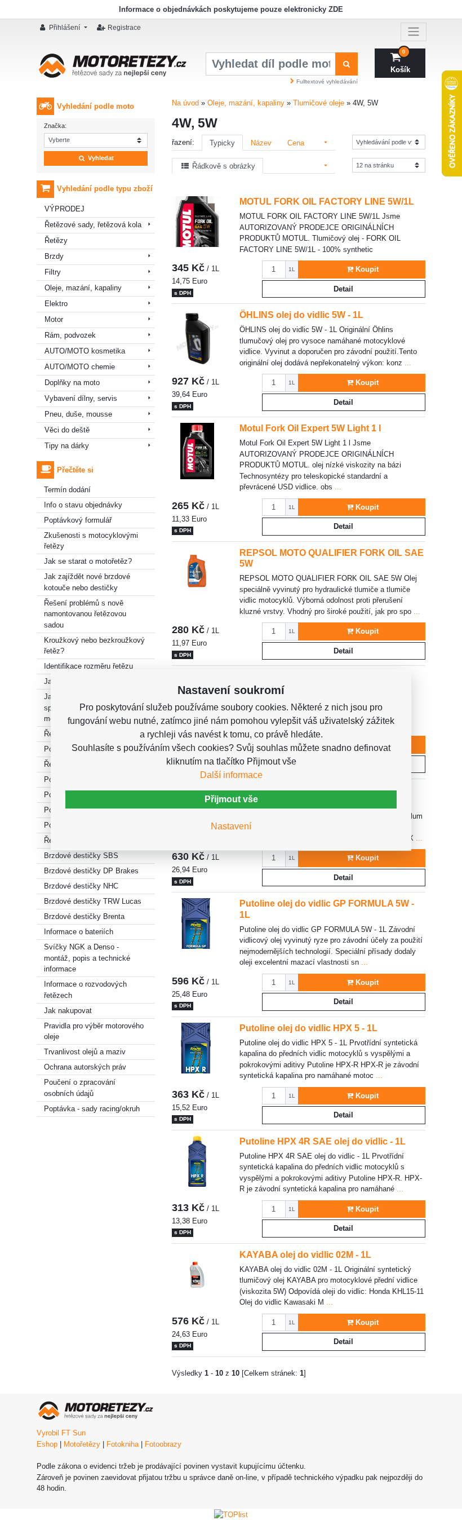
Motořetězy (82, 1444)
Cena (295, 143)
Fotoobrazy (163, 1444)
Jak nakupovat (68, 1010)
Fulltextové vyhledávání (327, 81)
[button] (65, 28)
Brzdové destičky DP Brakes (91, 871)
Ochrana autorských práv (85, 1067)
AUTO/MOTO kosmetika (85, 351)
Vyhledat (100, 157)
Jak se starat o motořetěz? (88, 561)
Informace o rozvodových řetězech (85, 990)
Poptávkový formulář (78, 520)
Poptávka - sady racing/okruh (92, 1108)
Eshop (47, 1444)
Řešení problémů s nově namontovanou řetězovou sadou (85, 614)
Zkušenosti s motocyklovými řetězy (91, 541)
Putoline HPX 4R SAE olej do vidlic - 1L (322, 1141)
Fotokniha (122, 1444)
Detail (343, 289)
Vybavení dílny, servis (81, 398)
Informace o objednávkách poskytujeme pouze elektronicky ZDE (231, 9)
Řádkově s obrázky (222, 166)
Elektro (56, 303)
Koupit (367, 269)
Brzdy (54, 256)
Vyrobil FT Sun (61, 1433)
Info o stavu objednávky (83, 505)
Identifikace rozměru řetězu (88, 666)
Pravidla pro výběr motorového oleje (94, 1031)
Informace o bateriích (78, 931)
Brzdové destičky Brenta (84, 916)
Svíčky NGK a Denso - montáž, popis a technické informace (87, 958)
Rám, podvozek (70, 335)
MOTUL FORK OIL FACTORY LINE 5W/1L (326, 201)
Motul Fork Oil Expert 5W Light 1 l (310, 428)
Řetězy (56, 240)
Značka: (55, 125)
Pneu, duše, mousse (78, 414)
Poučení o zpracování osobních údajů (79, 1088)
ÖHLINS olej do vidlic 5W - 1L (301, 315)
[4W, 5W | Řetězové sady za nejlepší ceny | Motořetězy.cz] (113, 69)
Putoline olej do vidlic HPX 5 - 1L (308, 1028)
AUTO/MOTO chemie (80, 367)
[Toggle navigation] (414, 32)
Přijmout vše (231, 799)
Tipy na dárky (67, 445)
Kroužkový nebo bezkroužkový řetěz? (94, 646)
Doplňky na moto (72, 382)
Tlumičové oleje (318, 103)
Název (261, 143)
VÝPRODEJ (65, 209)
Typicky (222, 143)
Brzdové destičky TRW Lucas (92, 901)
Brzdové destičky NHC (81, 886)
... (406, 363)
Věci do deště (67, 430)
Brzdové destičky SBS (81, 855)
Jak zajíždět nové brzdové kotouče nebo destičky (87, 582)
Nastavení (231, 826)
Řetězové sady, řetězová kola (93, 224)
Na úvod (185, 103)
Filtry (53, 272)
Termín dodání (67, 489)
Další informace (231, 775)
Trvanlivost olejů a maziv (85, 1052)
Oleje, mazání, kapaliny (83, 288)
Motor (54, 319)
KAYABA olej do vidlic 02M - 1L (305, 1254)
